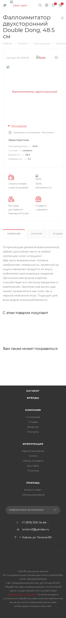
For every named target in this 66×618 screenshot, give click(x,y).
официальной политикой (22, 594)
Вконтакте (19, 551)
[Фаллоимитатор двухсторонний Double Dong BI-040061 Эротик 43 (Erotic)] (33, 91)
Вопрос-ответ (33, 489)
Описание (13, 233)
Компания (33, 410)
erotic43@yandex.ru (35, 529)
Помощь (33, 482)
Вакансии (33, 426)
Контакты (33, 431)
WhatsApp (46, 551)
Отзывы (33, 421)
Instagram (28, 551)
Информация (33, 443)
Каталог (33, 390)
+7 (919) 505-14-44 (33, 522)
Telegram (37, 551)
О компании (33, 417)
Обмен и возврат (33, 460)
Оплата (33, 455)
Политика (33, 470)
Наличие (36, 233)
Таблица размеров (33, 494)
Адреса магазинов (33, 450)
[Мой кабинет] (46, 5)
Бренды (33, 397)
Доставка (33, 465)
